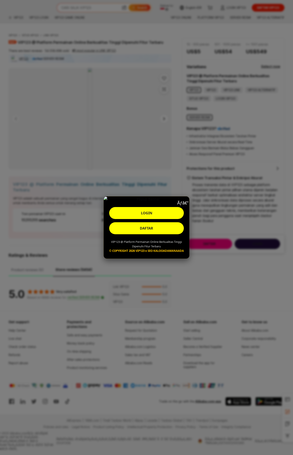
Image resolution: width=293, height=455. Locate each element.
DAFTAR (146, 228)
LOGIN (146, 213)
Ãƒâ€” (183, 203)
